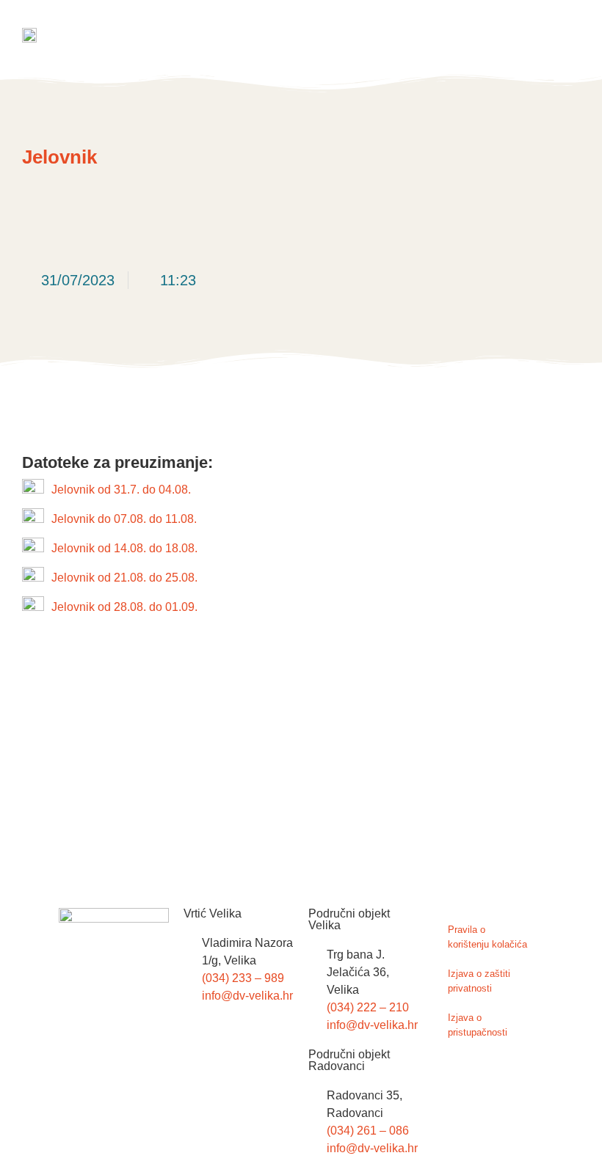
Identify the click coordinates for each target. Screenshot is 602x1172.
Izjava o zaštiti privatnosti (479, 981)
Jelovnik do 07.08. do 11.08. (124, 519)
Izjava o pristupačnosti (477, 1025)
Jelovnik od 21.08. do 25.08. (124, 577)
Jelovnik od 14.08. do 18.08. (124, 548)
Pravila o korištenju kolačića (487, 937)
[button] (568, 36)
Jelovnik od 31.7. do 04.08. (121, 489)
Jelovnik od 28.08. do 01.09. (124, 607)
